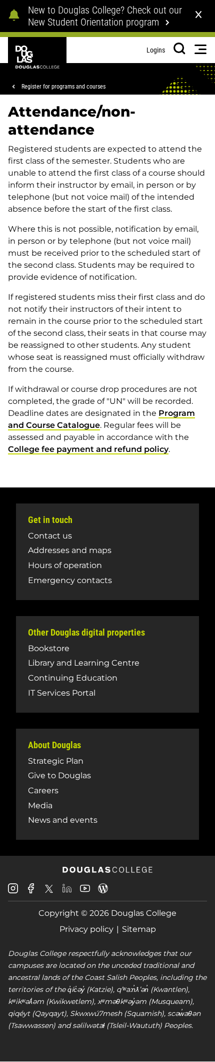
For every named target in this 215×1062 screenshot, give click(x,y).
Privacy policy (87, 929)
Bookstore (49, 648)
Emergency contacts (70, 580)
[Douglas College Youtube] (85, 892)
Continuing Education (73, 678)
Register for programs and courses (64, 86)
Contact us (50, 536)
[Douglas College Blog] (103, 892)
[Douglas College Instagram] (13, 892)
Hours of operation (65, 565)
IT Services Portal (62, 693)
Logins (155, 50)
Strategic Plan (56, 761)
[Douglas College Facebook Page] (31, 892)
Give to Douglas (59, 775)
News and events (63, 820)
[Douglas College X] (49, 891)
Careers (43, 790)
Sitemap (139, 929)
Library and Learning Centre (84, 663)
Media (40, 805)
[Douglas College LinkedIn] (67, 892)
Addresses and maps (70, 550)
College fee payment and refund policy (88, 449)
